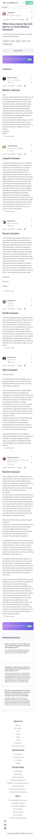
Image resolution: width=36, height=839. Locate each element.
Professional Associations (18, 789)
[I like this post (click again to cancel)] (31, 12)
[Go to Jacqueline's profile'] (5, 15)
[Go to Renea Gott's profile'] (5, 224)
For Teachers (18, 760)
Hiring (18, 734)
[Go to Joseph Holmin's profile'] (5, 149)
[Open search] (24, 2)
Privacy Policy (18, 815)
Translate (21, 19)
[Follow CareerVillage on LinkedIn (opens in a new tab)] (5, 825)
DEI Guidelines (18, 809)
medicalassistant (7, 44)
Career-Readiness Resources (18, 800)
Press (18, 740)
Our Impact (18, 728)
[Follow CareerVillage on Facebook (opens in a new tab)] (5, 821)
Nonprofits (18, 774)
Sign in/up (29, 3)
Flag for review (9, 136)
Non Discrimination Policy (18, 818)
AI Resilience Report (18, 803)
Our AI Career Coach (18, 746)
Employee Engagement (18, 780)
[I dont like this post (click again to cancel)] (31, 82)
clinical (24, 41)
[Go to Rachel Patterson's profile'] (5, 461)
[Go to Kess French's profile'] (5, 360)
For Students (18, 754)
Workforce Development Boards (18, 783)
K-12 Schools (18, 771)
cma (29, 41)
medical (18, 41)
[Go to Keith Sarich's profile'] (5, 303)
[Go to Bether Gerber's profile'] (5, 80)
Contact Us (18, 743)
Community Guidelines (18, 806)
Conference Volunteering (18, 792)
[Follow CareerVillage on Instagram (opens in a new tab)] (5, 828)
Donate (18, 763)
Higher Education (18, 777)
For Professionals (18, 757)
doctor (12, 41)
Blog (18, 737)
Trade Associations (18, 786)
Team (18, 731)
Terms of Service (18, 812)
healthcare (6, 41)
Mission (18, 725)
